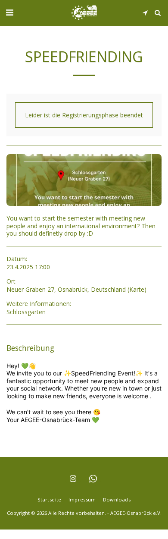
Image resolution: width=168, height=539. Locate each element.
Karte (136, 289)
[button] (9, 12)
